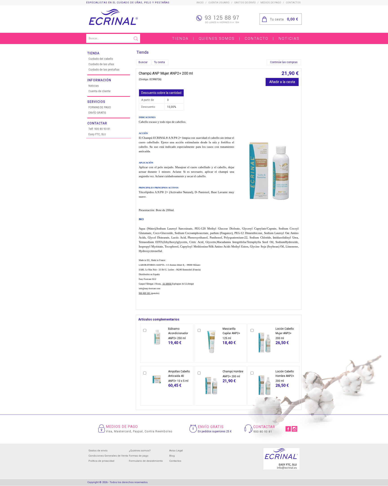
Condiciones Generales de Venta (108, 455)
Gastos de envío (245, 2)
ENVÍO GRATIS (97, 112)
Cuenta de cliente (99, 91)
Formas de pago (138, 455)
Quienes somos (217, 38)
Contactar (97, 123)
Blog (172, 455)
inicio (200, 2)
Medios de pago (270, 2)
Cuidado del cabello (100, 58)
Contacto (256, 38)
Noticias (289, 38)
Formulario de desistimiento (146, 460)
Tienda (180, 38)
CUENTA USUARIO (218, 2)
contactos (293, 2)
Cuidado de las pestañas (103, 69)
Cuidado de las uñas (101, 64)
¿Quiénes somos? (140, 450)
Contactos (175, 460)
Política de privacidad (101, 460)
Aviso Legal (176, 450)
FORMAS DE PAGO (99, 107)
